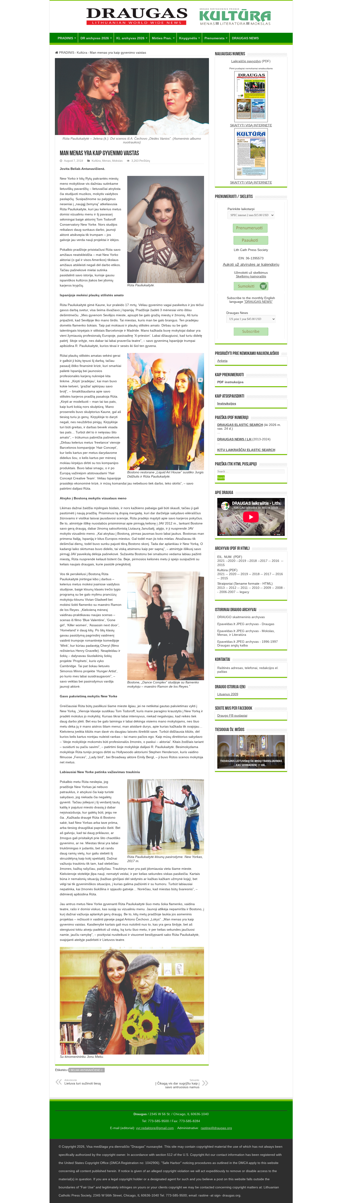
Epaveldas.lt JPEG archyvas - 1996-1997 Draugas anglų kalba (247, 643)
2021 (221, 561)
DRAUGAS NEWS (245, 38)
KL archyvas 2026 (130, 38)
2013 (221, 588)
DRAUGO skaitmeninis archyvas (241, 617)
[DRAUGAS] (171, 15)
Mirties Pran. (162, 38)
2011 (244, 588)
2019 (242, 561)
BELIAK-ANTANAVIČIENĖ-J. (87, 1070)
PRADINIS (65, 38)
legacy (244, 592)
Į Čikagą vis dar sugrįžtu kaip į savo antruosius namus (177, 1084)
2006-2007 (227, 592)
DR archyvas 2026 (94, 38)
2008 (279, 588)
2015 (221, 565)
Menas (106, 160)
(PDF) (251, 61)
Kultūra (82, 52)
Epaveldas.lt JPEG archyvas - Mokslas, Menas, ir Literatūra (246, 632)
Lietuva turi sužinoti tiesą (82, 1082)
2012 (232, 588)
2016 (275, 561)
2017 (264, 561)
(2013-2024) (244, 439)
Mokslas (117, 160)
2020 (231, 561)
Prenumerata (215, 38)
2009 (267, 588)
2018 (253, 561)
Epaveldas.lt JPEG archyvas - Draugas (245, 624)
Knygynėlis (188, 38)
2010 (255, 588)
